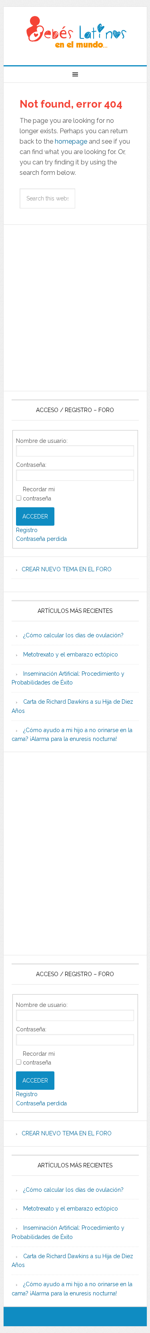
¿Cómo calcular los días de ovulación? (73, 635)
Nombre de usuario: (42, 441)
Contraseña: (31, 465)
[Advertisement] (75, 308)
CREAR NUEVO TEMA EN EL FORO (67, 569)
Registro (27, 530)
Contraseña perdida (41, 539)
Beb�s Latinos (75, 33)
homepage (71, 141)
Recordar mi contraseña (39, 494)
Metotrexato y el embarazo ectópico (70, 654)
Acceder (35, 516)
